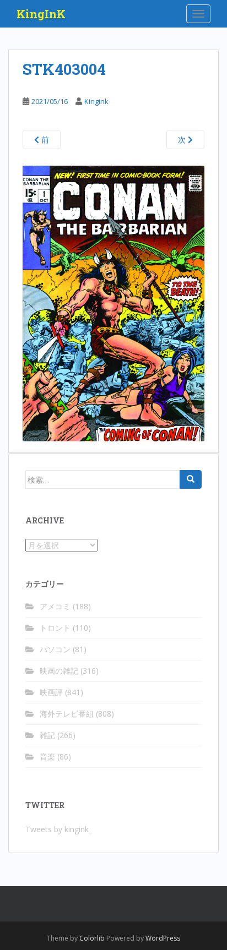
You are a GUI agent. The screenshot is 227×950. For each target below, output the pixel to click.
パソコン (55, 649)
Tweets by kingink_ (58, 829)
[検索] (191, 479)
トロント (55, 628)
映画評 (51, 692)
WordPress (162, 938)
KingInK (41, 14)
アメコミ (55, 606)
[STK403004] (113, 302)
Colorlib (92, 938)
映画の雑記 (59, 670)
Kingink (96, 101)
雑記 (47, 735)
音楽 (47, 756)
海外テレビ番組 (67, 713)
